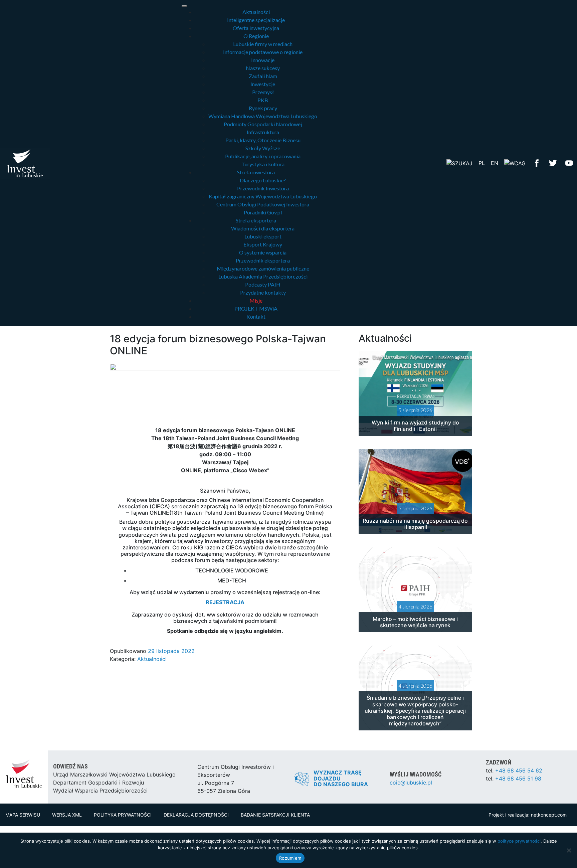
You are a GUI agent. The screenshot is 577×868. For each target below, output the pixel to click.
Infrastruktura (263, 132)
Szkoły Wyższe (262, 148)
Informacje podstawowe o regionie (263, 52)
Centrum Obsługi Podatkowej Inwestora (262, 204)
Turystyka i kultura (262, 164)
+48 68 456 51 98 (518, 778)
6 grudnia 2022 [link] (257, 446)
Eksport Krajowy (262, 244)
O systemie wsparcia (262, 252)
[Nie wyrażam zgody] (568, 850)
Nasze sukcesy (263, 68)
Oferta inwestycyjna (256, 28)
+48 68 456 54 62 (518, 770)
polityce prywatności (519, 841)
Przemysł (263, 92)
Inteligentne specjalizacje (256, 20)
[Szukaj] (459, 162)
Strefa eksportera (256, 220)
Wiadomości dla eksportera (263, 228)
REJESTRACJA (225, 602)
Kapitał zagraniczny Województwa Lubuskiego (263, 196)
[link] (257, 446)
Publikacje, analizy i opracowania (263, 156)
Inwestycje (262, 84)
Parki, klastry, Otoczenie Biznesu (263, 140)
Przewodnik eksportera (263, 260)
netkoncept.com (549, 815)
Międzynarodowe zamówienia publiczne (263, 268)
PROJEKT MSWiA (255, 308)
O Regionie (256, 36)
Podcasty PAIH (262, 284)
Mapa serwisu (22, 815)
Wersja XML (67, 815)
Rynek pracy (263, 108)
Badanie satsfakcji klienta (275, 815)
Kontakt (255, 316)
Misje (255, 300)
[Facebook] (537, 162)
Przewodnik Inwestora (263, 188)
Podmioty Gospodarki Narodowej (263, 124)
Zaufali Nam (263, 76)
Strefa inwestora (256, 172)
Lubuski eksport (262, 236)
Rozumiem (290, 858)
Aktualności (256, 12)
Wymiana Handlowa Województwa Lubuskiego (262, 116)
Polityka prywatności (123, 815)
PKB (262, 100)
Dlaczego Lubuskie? (263, 180)
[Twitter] (553, 162)
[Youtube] (569, 162)
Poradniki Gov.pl (263, 212)
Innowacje (262, 60)
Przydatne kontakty (263, 292)
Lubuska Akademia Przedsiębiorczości (263, 276)
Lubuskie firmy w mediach (263, 44)
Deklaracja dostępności (196, 815)
